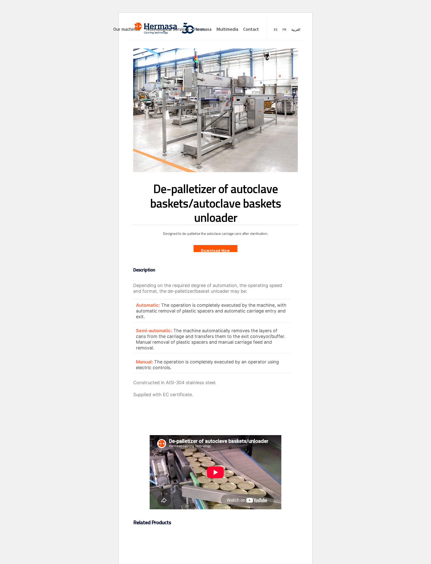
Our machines (126, 29)
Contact (251, 29)
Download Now (215, 250)
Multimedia (227, 29)
